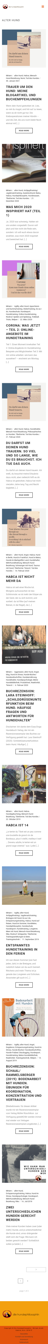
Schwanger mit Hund (24, 565)
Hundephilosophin (19, 196)
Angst (26, 555)
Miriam (9, 75)
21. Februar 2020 (13, 437)
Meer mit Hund (12, 931)
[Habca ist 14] (24, 784)
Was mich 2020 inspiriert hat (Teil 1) (23, 211)
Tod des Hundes (32, 78)
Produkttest (25, 682)
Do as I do (26, 918)
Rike (7, 934)
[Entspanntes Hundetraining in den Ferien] (24, 885)
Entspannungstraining (15, 921)
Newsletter (24, 1334)
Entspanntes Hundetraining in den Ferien (21, 949)
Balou (38, 193)
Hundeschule (14, 311)
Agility (16, 306)
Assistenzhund (29, 193)
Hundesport (25, 311)
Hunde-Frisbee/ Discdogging (17, 1052)
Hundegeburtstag (13, 814)
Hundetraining (12, 314)
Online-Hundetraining (27, 314)
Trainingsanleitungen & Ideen (18, 937)
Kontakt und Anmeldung (24, 1337)
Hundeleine (31, 923)
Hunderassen (33, 196)
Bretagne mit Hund (14, 918)
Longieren (33, 929)
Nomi (23, 78)
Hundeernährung (30, 677)
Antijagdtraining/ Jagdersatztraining (21, 915)
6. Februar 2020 (21, 685)
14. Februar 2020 (22, 571)
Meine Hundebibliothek (28, 1055)
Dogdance (10, 1047)
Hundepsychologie (24, 680)
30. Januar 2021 (13, 81)
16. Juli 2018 (26, 1201)
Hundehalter (35, 429)
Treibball (35, 317)
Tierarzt (27, 568)
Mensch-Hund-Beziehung (16, 432)
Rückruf (9, 317)
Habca (26, 75)
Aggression (19, 672)
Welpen (15, 319)
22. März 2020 (26, 319)
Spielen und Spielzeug (22, 317)
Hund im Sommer (19, 923)
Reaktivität (35, 682)
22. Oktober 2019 (13, 819)
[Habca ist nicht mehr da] (24, 527)
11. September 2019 (30, 939)
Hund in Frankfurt (20, 557)
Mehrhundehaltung (14, 563)
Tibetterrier (10, 198)
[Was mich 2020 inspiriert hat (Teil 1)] (24, 163)
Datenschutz (24, 1342)
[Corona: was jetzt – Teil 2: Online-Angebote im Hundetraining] (24, 279)
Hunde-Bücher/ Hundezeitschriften (26, 1050)
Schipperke (22, 934)
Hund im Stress (16, 674)
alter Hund (18, 75)
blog (8, 674)
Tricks (8, 319)
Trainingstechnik (13, 939)
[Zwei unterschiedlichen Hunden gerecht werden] (24, 1163)
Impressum (24, 1339)
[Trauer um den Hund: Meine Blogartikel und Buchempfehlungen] (24, 48)
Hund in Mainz (35, 557)
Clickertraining (29, 309)
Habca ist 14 (17, 825)
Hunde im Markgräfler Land (17, 560)
